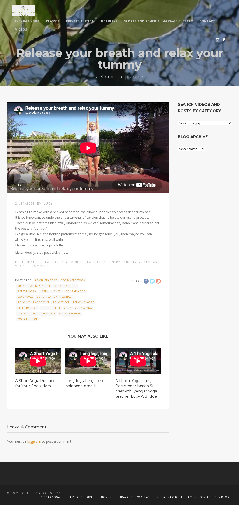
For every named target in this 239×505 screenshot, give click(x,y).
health (57, 291)
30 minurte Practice (40, 262)
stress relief (50, 308)
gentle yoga (27, 291)
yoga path (48, 313)
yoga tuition (27, 319)
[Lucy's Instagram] (217, 40)
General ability (122, 262)
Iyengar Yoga (27, 21)
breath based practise (34, 285)
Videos (21, 29)
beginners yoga (73, 280)
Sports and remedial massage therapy (158, 21)
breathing (62, 285)
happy (44, 291)
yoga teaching (70, 313)
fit (75, 285)
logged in (34, 441)
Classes (53, 21)
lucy (48, 203)
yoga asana (83, 308)
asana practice (46, 280)
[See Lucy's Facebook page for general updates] (224, 40)
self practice (27, 308)
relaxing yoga (83, 302)
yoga (67, 308)
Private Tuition (80, 21)
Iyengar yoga (75, 291)
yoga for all (27, 313)
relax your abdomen (33, 302)
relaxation (61, 302)
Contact (207, 21)
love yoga (25, 296)
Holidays (109, 21)
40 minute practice (83, 262)
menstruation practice (54, 296)
